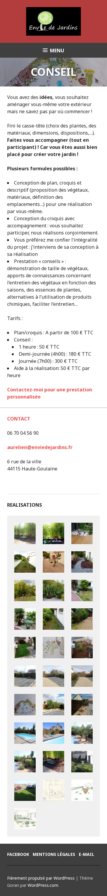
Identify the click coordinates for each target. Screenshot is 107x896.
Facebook (18, 854)
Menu (57, 50)
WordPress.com (43, 885)
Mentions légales (54, 854)
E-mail (86, 854)
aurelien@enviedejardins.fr (40, 447)
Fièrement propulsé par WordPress (41, 878)
